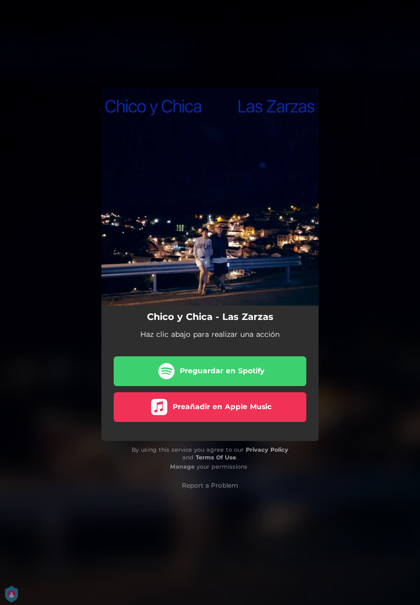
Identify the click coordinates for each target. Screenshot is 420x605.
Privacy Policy (267, 449)
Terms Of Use (216, 457)
